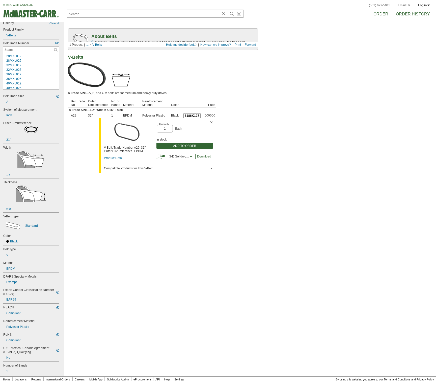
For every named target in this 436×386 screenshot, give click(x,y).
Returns (36, 379)
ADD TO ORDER (184, 146)
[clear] (223, 13)
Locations (21, 379)
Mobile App (95, 379)
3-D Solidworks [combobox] (179, 156)
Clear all (54, 23)
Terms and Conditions (397, 379)
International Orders (58, 379)
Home (6, 379)
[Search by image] (238, 13)
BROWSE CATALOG (19, 4)
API (157, 379)
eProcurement (142, 379)
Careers (80, 379)
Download (204, 156)
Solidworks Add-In (118, 379)
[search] (55, 49)
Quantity (164, 124)
